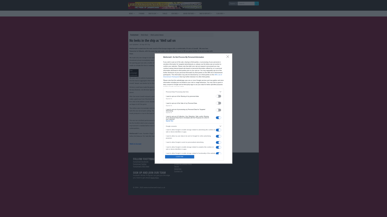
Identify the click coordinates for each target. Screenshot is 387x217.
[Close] (228, 57)
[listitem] (193, 92)
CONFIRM (179, 156)
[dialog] (193, 108)
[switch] (218, 96)
